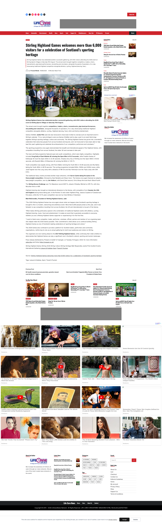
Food (105, 84)
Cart (112, 472)
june (100, 479)
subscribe (29, 242)
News (98, 465)
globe (84, 479)
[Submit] (134, 460)
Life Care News (69, 503)
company (94, 476)
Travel (109, 52)
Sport (55, 248)
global (101, 476)
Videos (96, 467)
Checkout (114, 474)
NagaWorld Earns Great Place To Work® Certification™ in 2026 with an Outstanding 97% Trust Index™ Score (114, 63)
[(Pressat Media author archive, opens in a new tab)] (27, 71)
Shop (112, 489)
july (95, 479)
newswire (85, 482)
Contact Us (114, 477)
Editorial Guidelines (117, 479)
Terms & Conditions (117, 494)
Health (105, 70)
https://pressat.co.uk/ (47, 242)
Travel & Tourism (62, 248)
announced (86, 476)
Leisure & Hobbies (47, 248)
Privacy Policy (115, 486)
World (98, 482)
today (92, 482)
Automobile (86, 459)
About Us (113, 469)
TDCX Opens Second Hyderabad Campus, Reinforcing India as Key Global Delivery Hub (115, 46)
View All (134, 39)
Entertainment (87, 462)
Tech (84, 467)
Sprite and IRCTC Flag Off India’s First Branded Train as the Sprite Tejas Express (115, 87)
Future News (102, 462)
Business (106, 43)
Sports (27, 39)
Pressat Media (35, 70)
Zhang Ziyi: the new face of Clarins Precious (114, 54)
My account (114, 484)
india (90, 479)
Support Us (114, 491)
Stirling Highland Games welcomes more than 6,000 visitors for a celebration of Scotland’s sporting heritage (66, 256)
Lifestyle (105, 52)
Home (112, 482)
